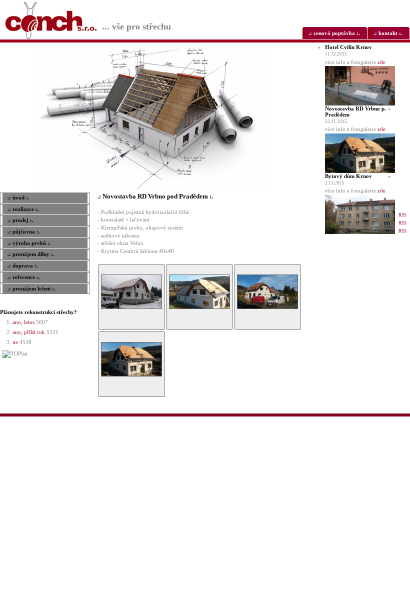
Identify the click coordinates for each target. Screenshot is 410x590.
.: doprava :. (23, 265)
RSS (402, 215)
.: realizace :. (23, 209)
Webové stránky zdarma (306, 420)
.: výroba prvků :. (29, 243)
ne (15, 342)
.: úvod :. (19, 197)
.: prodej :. (21, 220)
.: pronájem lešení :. (32, 289)
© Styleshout (402, 427)
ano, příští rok (28, 332)
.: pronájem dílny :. (31, 254)
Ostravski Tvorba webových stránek (367, 420)
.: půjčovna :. (24, 231)
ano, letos (23, 322)
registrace (385, 427)
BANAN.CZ (334, 420)
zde (382, 62)
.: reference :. (24, 277)
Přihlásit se (401, 420)
